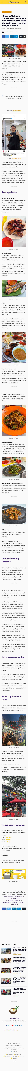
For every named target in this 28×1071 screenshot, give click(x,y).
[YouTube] (12, 1025)
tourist (21, 902)
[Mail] (19, 1025)
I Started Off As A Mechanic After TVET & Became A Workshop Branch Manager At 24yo (19, 991)
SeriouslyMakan (6, 12)
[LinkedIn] (12, 36)
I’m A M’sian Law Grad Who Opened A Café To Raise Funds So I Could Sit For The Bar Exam (19, 959)
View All (24, 944)
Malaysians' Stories (9, 944)
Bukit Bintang (8, 896)
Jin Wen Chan (8, 32)
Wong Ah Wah (14, 904)
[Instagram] (10, 1025)
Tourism (14, 902)
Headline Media (20, 1048)
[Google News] (21, 1025)
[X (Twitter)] (7, 36)
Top (14, 1061)
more (6, 855)
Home (3, 891)
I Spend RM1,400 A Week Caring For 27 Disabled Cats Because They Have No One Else (19, 969)
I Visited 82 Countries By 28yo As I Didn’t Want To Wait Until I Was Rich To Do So (20, 950)
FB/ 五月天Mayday (16, 110)
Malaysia (18, 900)
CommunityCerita (17, 954)
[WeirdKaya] (13, 2)
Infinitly (15, 1051)
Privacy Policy (9, 1045)
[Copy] (24, 36)
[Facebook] (3, 36)
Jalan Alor (9, 900)
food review (18, 896)
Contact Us (18, 1045)
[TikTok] (14, 1025)
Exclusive (15, 996)
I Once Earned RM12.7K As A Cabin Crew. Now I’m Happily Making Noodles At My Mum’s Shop (19, 979)
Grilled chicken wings (13, 898)
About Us (16, 1043)
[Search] (25, 2)
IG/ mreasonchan (16, 158)
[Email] (21, 36)
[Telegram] (16, 36)
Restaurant (6, 902)
